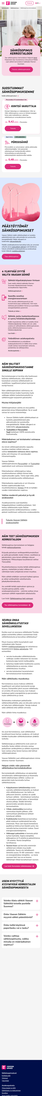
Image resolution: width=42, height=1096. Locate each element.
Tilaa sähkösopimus (11, 256)
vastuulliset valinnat (19, 247)
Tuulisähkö (10, 429)
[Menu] (3, 3)
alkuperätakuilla (15, 241)
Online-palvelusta (21, 649)
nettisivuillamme (14, 547)
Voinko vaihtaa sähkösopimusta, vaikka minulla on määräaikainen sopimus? (17, 940)
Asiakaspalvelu (13, 351)
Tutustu (13, 128)
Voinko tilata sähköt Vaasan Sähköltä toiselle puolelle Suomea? (18, 903)
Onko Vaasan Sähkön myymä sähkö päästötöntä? (18, 916)
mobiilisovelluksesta (16, 646)
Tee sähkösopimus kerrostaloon (16, 605)
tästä (35, 58)
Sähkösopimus (15, 8)
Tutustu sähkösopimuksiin (21, 69)
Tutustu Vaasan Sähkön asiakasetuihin (16, 521)
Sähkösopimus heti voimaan (21, 598)
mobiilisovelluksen (18, 251)
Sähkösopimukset (14, 291)
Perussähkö (22, 463)
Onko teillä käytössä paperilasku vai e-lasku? (16, 927)
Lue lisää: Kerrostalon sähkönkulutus (17, 866)
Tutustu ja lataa (13, 311)
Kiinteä (21, 488)
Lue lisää (11, 333)
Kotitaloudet (5, 8)
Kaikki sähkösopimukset (9, 96)
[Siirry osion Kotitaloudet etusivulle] (11, 3)
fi (38, 3)
